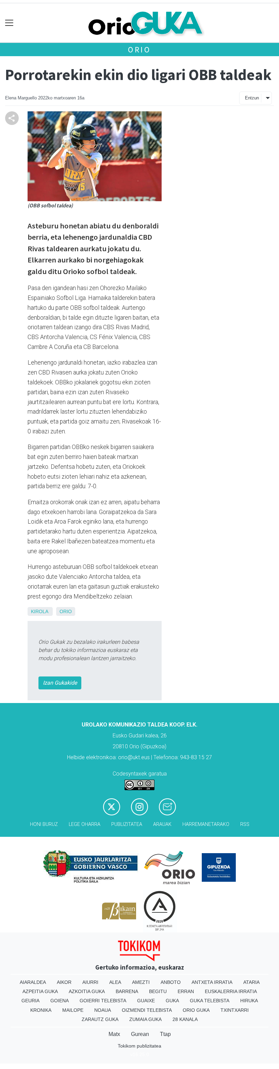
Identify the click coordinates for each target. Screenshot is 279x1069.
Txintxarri (234, 1010)
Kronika (40, 1010)
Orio (139, 49)
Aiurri (90, 982)
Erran (186, 991)
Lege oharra (84, 824)
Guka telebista (209, 1000)
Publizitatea (126, 824)
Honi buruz (44, 824)
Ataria (251, 982)
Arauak (162, 824)
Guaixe (146, 1000)
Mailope (72, 1010)
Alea (115, 982)
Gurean (140, 1034)
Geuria (30, 1000)
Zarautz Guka (100, 1019)
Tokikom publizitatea (139, 1046)
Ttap (165, 1034)
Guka (172, 1000)
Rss (244, 824)
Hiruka (249, 1000)
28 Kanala (185, 1019)
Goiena (59, 1000)
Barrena (127, 991)
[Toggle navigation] (9, 23)
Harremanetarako (205, 824)
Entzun (252, 97)
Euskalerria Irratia (231, 991)
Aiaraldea (33, 982)
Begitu (158, 991)
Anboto (171, 982)
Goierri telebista (103, 1000)
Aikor (64, 982)
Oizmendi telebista (147, 1010)
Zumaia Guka (145, 1019)
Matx (114, 1034)
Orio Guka (196, 1010)
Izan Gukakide (60, 683)
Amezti (141, 982)
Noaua (102, 1010)
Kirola (39, 611)
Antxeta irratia (212, 982)
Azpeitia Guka (40, 991)
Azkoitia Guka (87, 991)
